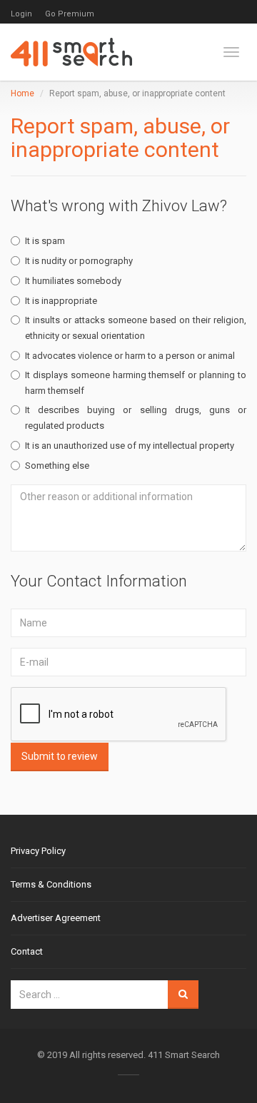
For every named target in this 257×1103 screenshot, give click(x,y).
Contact (27, 951)
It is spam (45, 240)
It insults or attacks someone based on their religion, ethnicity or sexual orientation (135, 328)
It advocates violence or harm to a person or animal (130, 355)
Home (22, 93)
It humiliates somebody (73, 280)
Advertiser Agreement (56, 918)
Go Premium (69, 14)
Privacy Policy (38, 850)
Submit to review (59, 756)
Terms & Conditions (51, 884)
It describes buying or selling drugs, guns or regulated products (135, 418)
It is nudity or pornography (79, 260)
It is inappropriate (61, 300)
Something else (57, 465)
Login (21, 14)
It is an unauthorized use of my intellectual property (129, 445)
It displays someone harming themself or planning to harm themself (135, 383)
